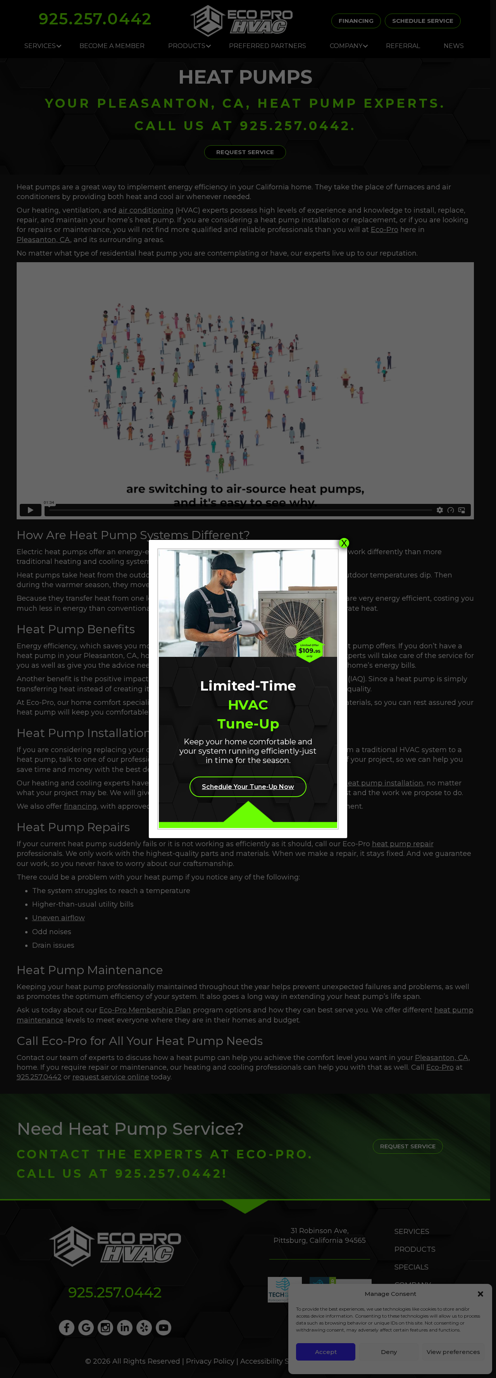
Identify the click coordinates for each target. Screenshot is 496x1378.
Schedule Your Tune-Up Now (248, 786)
